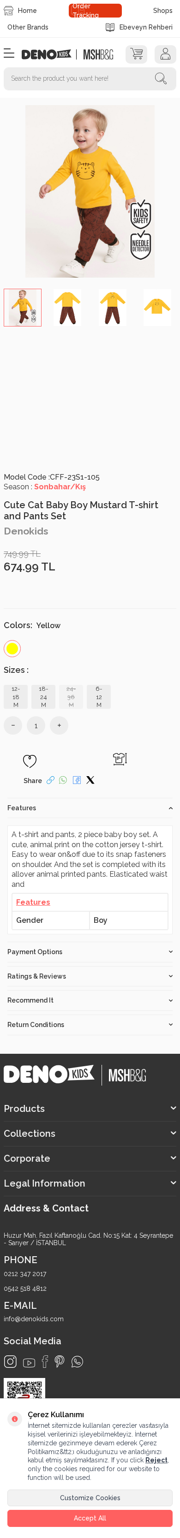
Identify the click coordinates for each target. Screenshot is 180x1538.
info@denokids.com (34, 1319)
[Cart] (136, 54)
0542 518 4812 (25, 1288)
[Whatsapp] (77, 1361)
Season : (45, 486)
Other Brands (27, 27)
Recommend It (30, 1000)
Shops (163, 10)
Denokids (26, 531)
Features (21, 808)
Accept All (90, 1518)
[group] (90, 191)
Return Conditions (35, 1024)
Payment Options (34, 952)
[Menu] (9, 53)
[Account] (165, 54)
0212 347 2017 (25, 1273)
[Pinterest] (59, 1361)
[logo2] (98, 54)
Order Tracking (85, 11)
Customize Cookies (90, 1498)
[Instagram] (10, 1361)
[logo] (51, 54)
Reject (156, 1460)
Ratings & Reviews (36, 976)
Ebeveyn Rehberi (146, 27)
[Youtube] (29, 1363)
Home (27, 10)
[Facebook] (44, 1361)
